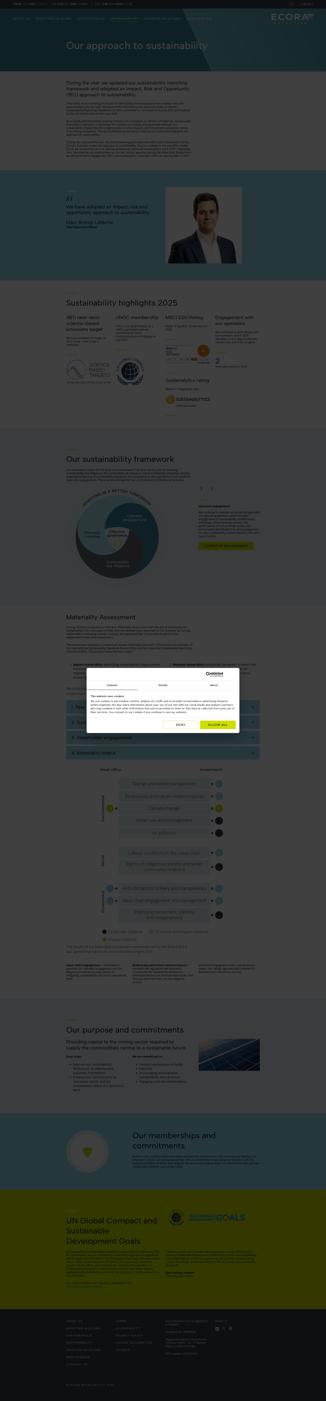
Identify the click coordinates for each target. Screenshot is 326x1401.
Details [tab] (163, 685)
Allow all (218, 725)
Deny (181, 725)
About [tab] (214, 685)
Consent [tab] (112, 685)
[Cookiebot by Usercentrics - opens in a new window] (221, 674)
